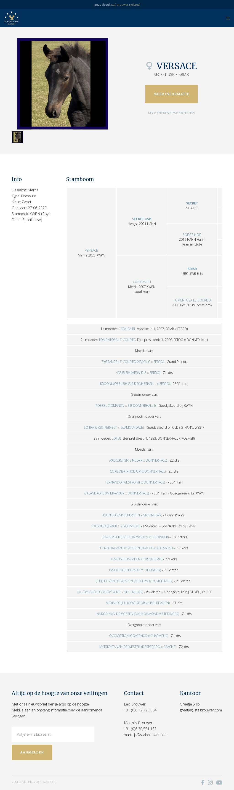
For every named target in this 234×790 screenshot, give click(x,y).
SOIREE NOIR (192, 235)
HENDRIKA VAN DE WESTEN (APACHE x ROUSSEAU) (136, 548)
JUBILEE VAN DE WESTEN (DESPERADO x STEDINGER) (135, 581)
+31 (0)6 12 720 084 (140, 710)
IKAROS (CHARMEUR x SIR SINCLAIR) (136, 559)
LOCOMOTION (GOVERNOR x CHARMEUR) (138, 636)
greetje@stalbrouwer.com (201, 710)
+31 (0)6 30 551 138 (140, 728)
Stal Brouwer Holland (125, 5)
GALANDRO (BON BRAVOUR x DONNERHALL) (116, 493)
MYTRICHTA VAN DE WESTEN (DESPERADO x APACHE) (137, 647)
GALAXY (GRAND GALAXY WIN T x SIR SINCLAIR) (110, 592)
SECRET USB (141, 219)
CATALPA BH (142, 282)
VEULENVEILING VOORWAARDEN (34, 782)
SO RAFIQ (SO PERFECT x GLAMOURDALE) (114, 427)
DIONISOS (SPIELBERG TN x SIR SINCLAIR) (132, 515)
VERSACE (91, 250)
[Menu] (226, 18)
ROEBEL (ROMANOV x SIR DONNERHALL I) (126, 405)
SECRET (192, 203)
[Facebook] (203, 782)
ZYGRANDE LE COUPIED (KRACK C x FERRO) (132, 361)
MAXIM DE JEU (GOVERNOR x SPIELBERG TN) (138, 603)
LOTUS (117, 438)
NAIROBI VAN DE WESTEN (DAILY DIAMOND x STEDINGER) (137, 614)
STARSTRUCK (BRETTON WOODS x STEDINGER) (135, 537)
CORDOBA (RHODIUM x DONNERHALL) (138, 471)
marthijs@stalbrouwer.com (146, 734)
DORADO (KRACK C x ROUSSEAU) (116, 526)
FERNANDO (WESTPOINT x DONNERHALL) (135, 482)
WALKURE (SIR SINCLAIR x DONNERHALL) (138, 460)
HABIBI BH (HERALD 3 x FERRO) (137, 372)
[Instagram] (210, 782)
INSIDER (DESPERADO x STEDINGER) (135, 570)
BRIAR (192, 269)
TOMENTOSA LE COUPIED (192, 300)
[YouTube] (219, 782)
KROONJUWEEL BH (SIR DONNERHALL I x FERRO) (135, 383)
